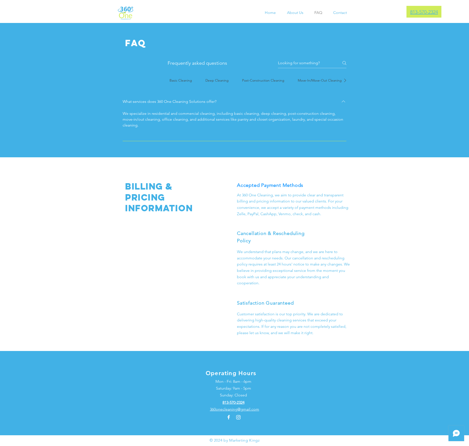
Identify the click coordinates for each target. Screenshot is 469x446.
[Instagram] (238, 417)
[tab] (143, 80)
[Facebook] (229, 417)
